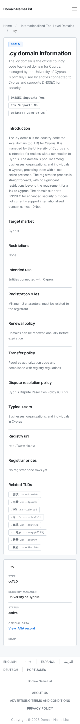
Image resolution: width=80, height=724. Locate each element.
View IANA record (21, 628)
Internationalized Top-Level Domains (47, 26)
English (9, 661)
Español (48, 661)
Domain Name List (40, 681)
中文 (29, 661)
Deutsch (10, 670)
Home (7, 26)
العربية (68, 661)
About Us (40, 693)
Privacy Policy (40, 708)
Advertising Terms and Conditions (40, 700)
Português (36, 670)
